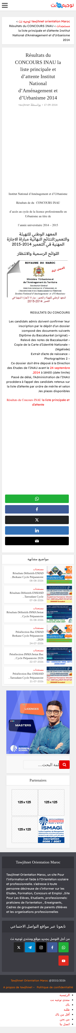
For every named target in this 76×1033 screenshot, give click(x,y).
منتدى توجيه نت (60, 1000)
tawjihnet (24, 104)
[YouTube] (63, 961)
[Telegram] (30, 947)
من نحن (65, 1019)
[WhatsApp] (63, 947)
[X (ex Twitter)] (19, 947)
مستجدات (38, 569)
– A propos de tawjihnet (19, 987)
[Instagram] (41, 947)
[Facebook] (52, 947)
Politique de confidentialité (55, 987)
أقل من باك (62, 1014)
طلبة (67, 1009)
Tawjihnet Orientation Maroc (29, 980)
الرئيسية (65, 995)
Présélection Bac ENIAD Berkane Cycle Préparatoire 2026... (27, 635)
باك (67, 1004)
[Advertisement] (38, 149)
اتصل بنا (65, 1024)
